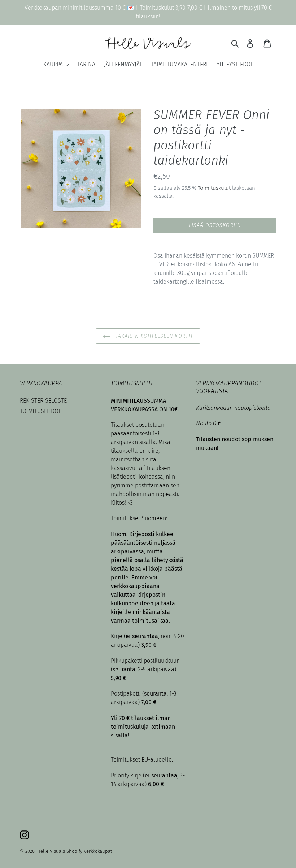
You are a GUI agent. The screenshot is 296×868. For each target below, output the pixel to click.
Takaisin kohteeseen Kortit (153, 336)
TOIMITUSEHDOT (40, 411)
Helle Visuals (51, 851)
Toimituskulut (214, 188)
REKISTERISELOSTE (43, 400)
